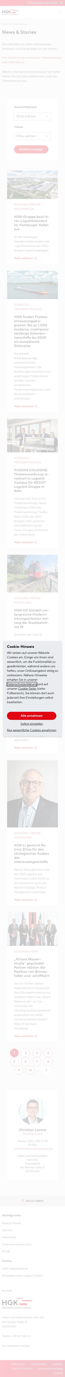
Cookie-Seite (27, 689)
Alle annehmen (32, 716)
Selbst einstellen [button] (31, 724)
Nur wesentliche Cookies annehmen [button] (31, 730)
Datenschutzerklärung (22, 684)
